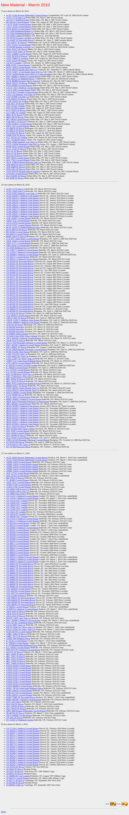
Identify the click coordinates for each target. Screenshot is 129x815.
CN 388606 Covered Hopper (17, 555)
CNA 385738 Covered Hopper (18, 591)
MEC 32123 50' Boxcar (15, 381)
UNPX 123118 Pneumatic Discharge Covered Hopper (27, 440)
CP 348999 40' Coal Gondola (18, 776)
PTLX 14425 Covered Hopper (18, 397)
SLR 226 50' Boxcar (14, 156)
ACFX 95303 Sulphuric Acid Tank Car (22, 193)
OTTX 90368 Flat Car (15, 395)
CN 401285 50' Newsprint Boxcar (20, 304)
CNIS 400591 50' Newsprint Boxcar (20, 605)
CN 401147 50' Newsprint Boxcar (19, 282)
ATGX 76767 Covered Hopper (18, 225)
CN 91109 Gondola (14, 36)
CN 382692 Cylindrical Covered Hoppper (23, 760)
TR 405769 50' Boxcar (15, 713)
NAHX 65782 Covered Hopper (18, 668)
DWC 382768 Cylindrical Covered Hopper (23, 345)
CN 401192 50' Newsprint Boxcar (19, 291)
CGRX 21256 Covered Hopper (18, 487)
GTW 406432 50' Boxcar (16, 99)
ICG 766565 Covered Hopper (18, 648)
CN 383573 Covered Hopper (17, 257)
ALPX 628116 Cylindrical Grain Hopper (22, 198)
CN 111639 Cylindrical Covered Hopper (22, 252)
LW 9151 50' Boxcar (14, 652)
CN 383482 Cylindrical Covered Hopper (22, 528)
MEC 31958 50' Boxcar (15, 661)
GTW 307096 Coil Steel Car (17, 97)
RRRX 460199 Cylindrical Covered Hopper (23, 700)
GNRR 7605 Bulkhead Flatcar (18, 638)
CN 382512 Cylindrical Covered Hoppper (23, 756)
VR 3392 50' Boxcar (14, 718)
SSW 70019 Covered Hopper (18, 158)
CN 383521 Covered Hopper (17, 530)
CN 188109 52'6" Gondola (17, 516)
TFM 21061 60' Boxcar (15, 169)
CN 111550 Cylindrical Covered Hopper (22, 498)
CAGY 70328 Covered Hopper (18, 24)
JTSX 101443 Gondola (15, 106)
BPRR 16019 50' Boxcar (16, 236)
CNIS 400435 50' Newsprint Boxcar (20, 598)
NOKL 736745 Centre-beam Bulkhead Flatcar (24, 688)
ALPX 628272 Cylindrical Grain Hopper (22, 209)
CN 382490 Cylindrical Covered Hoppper (23, 753)
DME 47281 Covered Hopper (18, 65)
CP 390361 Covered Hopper (17, 607)
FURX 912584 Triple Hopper (18, 352)
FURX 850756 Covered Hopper (19, 632)
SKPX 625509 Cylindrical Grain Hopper (22, 424)
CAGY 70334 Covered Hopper (18, 27)
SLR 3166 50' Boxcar (15, 704)
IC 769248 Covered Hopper (17, 368)
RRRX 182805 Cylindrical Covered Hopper (23, 399)
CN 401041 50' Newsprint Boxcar (20, 266)
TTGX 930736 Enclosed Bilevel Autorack (23, 171)
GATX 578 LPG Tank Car (16, 354)
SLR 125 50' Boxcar (14, 151)
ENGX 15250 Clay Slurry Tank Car (20, 629)
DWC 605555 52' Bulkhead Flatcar (20, 79)
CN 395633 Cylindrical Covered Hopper (22, 557)
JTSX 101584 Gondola (15, 108)
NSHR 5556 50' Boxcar (15, 135)
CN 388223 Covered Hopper (17, 548)
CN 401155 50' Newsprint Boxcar (19, 284)
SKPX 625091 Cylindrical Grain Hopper (22, 408)
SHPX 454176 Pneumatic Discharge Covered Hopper (27, 402)
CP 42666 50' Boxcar (14, 769)
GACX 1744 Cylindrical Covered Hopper (23, 88)
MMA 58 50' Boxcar (14, 115)
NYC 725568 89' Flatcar (16, 140)
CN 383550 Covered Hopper (17, 537)
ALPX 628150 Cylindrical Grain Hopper (22, 203)
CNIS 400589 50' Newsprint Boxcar (20, 602)
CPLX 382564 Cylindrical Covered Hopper (23, 338)
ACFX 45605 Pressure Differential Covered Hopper (27, 458)
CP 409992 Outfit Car (15, 785)
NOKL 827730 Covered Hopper (19, 693)
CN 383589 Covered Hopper (17, 539)
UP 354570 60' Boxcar (15, 442)
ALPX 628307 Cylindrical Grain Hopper (22, 212)
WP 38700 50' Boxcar (15, 178)
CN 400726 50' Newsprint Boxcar (20, 575)
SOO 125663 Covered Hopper (18, 433)
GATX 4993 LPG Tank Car (17, 356)
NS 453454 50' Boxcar (15, 133)
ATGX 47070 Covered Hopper (18, 223)
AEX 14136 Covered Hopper (18, 476)
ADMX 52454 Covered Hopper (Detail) (22, 464)
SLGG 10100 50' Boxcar (16, 426)
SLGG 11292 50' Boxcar (16, 149)
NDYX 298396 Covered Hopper (19, 392)
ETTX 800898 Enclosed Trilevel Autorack (23, 81)
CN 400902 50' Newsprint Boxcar (20, 577)
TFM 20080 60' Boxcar (15, 167)
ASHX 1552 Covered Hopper (18, 221)
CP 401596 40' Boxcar (15, 783)
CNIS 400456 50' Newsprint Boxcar (20, 600)
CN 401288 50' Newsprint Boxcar (20, 307)
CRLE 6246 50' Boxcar (15, 611)
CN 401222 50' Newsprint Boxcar (20, 295)
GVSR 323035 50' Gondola (17, 101)
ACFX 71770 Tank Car (15, 18)
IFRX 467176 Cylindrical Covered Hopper (23, 650)
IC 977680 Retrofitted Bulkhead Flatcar (22, 645)
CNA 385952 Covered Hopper (18, 316)
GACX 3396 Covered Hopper (18, 90)
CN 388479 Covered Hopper (17, 553)
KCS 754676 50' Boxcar (16, 110)
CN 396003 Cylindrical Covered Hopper (22, 559)
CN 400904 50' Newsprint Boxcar (20, 580)
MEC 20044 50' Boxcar (15, 379)
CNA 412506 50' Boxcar (16, 596)
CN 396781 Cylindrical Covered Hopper (22, 259)
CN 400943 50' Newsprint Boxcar (20, 582)
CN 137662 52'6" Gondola (17, 507)
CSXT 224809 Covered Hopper (19, 54)
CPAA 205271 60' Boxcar (16, 49)
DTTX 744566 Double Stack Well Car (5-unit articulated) (29, 74)
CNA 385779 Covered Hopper (18, 593)
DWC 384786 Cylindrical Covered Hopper (23, 620)
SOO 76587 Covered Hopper (18, 431)
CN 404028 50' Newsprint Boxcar (20, 309)
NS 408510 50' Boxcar (15, 131)
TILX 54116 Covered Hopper (18, 438)
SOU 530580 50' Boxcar (16, 435)
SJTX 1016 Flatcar (13, 702)
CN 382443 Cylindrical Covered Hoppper (23, 751)
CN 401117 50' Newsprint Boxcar (19, 277)
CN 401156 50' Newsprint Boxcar (19, 286)
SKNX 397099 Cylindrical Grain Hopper (22, 406)
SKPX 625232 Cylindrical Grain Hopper (22, 411)
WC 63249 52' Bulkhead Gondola (19, 720)
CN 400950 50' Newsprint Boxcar (20, 584)
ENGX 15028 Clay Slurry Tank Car (20, 627)
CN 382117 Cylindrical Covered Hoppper (23, 737)
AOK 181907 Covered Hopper (18, 218)
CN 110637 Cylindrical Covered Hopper (22, 250)
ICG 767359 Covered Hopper (18, 372)
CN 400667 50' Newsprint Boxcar (20, 571)
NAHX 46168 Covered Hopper (18, 666)
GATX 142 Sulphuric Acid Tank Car (21, 94)
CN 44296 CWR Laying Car (17, 489)
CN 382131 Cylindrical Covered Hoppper (23, 740)
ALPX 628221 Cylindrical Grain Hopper (22, 205)
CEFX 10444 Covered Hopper (18, 241)
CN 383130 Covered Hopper (17, 523)
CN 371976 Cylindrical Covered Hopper (22, 519)
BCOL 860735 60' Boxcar (16, 230)
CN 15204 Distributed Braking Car (20, 31)
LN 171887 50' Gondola (16, 113)
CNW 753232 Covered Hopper (18, 45)
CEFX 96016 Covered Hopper (18, 29)
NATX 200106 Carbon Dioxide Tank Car (22, 388)
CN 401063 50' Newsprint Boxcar (20, 270)
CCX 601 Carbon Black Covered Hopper (22, 239)
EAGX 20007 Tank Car (15, 625)
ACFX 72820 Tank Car (15, 191)
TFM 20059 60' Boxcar (15, 165)
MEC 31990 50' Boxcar (15, 663)
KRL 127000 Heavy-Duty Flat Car (20, 374)
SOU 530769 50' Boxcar (16, 706)
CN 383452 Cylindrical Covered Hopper (22, 765)
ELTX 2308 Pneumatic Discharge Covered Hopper (26, 350)
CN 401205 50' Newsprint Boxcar (20, 293)
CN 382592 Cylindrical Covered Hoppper (23, 758)
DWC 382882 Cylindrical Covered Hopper (23, 76)
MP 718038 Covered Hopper (17, 119)
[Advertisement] (64, 794)
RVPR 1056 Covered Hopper (18, 146)
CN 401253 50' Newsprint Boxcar (20, 302)
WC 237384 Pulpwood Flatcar (18, 447)
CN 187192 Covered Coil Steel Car (20, 38)
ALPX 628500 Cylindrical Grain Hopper (22, 216)
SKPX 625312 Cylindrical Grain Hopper (22, 415)
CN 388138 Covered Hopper (17, 546)
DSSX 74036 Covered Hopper (18, 67)
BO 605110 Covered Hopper (17, 22)
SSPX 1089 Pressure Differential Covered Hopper (26, 711)
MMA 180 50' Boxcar (15, 117)
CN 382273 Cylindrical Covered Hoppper (23, 744)
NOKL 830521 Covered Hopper (19, 695)
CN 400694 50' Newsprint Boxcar (20, 573)
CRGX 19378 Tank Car (15, 52)
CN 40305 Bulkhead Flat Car (18, 248)
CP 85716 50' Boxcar (14, 325)
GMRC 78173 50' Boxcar (16, 636)
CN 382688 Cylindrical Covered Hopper (22, 255)
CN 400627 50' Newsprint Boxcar (20, 568)
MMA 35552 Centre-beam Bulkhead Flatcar (23, 383)
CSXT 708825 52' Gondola (17, 58)
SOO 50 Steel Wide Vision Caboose (20, 429)
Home (3, 812)
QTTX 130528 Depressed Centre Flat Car (23, 144)
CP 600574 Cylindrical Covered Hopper (22, 609)
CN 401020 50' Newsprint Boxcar (20, 261)
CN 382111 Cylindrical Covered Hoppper (22, 735)
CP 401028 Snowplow (15, 327)
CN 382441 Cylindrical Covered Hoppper (23, 749)
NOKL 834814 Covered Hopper (19, 124)
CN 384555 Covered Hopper (17, 541)
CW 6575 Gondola (13, 63)
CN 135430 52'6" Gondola (17, 503)
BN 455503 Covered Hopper (17, 232)
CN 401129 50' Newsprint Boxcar (19, 279)
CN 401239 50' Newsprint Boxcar (20, 300)
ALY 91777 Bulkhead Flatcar (18, 20)
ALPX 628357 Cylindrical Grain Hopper (22, 214)
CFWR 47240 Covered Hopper (18, 485)
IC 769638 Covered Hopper (17, 643)
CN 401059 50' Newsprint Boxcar (20, 268)
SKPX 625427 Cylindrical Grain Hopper (22, 422)
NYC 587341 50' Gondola (16, 137)
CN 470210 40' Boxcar (15, 313)
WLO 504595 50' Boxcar (16, 176)
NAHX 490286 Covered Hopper (19, 686)
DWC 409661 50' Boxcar (16, 347)
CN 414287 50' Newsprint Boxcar (20, 40)
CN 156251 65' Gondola (16, 512)
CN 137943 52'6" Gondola (17, 510)
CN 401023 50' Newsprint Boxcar (20, 264)
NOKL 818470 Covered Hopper (19, 690)
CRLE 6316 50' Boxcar (15, 614)
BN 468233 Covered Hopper (17, 234)
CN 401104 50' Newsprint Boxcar (19, 275)
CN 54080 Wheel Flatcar (16, 494)
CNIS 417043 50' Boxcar (16, 318)
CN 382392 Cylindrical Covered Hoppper (23, 747)
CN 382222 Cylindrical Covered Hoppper (23, 742)
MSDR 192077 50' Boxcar (17, 386)
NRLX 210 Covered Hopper (17, 126)
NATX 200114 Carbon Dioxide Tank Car (22, 390)
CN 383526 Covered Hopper (17, 532)
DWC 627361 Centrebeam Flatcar (19, 623)
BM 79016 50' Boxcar (15, 478)
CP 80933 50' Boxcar (14, 774)
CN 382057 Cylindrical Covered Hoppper (23, 733)
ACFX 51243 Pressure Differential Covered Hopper (27, 15)
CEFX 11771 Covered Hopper (18, 243)
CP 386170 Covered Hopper (17, 778)
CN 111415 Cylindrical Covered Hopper (22, 496)
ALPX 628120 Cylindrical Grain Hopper (22, 200)
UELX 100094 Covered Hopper (19, 715)
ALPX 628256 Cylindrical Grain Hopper (22, 207)
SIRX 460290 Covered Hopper (18, 404)
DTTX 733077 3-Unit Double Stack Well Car (24, 72)
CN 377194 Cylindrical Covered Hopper (22, 728)
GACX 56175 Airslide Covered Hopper (22, 92)
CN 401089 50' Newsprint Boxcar (20, 273)
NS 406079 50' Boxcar (15, 128)
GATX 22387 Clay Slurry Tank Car (20, 359)
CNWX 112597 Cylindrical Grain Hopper (23, 320)
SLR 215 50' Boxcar (14, 153)
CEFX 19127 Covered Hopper (18, 482)
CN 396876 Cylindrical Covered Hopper (22, 562)
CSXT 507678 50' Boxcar (16, 56)
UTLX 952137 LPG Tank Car (18, 444)
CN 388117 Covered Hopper (17, 543)
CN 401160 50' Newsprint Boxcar (19, 288)
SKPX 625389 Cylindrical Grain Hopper (22, 420)
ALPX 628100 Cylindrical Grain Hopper (22, 196)
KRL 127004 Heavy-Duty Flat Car (20, 377)
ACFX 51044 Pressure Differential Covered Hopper (27, 460)
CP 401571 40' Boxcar (15, 780)
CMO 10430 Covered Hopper (18, 245)
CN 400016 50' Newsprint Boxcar (20, 564)
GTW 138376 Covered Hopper (18, 363)
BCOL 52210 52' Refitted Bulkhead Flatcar (23, 227)
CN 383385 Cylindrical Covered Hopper (22, 762)
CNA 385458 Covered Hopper (18, 589)
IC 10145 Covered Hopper (16, 641)
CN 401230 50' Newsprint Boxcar (20, 298)
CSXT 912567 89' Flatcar (16, 61)
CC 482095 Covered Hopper (17, 480)
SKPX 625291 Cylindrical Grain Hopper (22, 413)
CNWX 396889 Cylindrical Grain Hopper (23, 322)
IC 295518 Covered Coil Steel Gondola (22, 365)
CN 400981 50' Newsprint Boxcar (20, 586)
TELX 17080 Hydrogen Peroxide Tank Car (23, 162)
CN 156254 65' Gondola (16, 514)
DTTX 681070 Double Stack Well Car (21, 70)
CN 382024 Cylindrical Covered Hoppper (23, 731)
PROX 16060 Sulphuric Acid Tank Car (22, 142)
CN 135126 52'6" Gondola (17, 501)
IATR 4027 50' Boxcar (15, 104)
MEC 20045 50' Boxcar (15, 654)
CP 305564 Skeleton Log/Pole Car (20, 47)
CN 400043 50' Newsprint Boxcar (20, 566)
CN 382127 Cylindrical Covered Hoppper (23, 521)
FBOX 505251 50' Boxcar (16, 83)
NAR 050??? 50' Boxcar (16, 122)
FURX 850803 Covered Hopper (19, 85)
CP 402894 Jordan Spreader (17, 334)
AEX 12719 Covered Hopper (18, 473)
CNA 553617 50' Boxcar (16, 42)
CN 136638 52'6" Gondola (17, 505)
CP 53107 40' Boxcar (14, 771)
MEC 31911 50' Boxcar (15, 657)
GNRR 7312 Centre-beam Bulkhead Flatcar (23, 361)
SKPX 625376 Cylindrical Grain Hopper (22, 417)
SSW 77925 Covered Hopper (18, 160)
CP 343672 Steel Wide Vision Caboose (21, 336)
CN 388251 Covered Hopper (17, 550)
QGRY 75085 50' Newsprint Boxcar (20, 697)
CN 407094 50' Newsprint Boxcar (20, 311)
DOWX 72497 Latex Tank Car (18, 618)
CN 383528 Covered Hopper (17, 534)
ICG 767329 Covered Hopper (18, 370)
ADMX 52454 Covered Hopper (19, 462)
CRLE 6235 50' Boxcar (15, 340)
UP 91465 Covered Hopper (17, 174)
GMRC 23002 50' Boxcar (16, 634)
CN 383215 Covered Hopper (17, 525)
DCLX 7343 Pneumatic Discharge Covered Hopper (26, 343)
